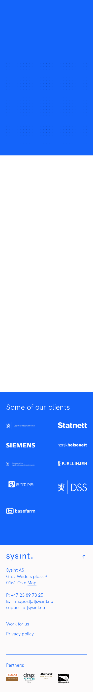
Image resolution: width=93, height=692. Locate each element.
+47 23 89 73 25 (27, 595)
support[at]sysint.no (25, 607)
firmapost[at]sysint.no (32, 601)
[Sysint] (19, 559)
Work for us (17, 624)
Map (32, 582)
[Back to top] (84, 557)
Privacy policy (20, 634)
